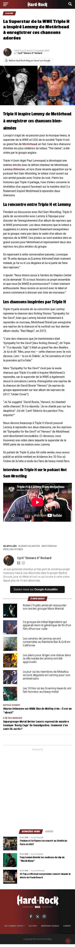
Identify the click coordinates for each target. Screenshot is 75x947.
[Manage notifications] (68, 941)
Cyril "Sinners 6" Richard (30, 53)
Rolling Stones (14, 549)
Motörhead (29, 144)
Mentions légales (50, 926)
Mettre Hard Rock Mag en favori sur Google (29, 60)
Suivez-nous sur (36, 589)
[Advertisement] (37, 788)
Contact (67, 926)
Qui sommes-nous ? (14, 926)
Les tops (33, 926)
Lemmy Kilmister (14, 169)
